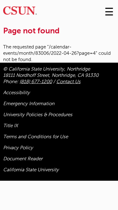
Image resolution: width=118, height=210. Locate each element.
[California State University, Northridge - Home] (20, 12)
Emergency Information (28, 103)
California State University (31, 169)
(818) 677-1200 (36, 81)
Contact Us (68, 81)
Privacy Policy (18, 147)
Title (10, 125)
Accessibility (16, 92)
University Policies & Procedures (37, 114)
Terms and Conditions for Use (35, 136)
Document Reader (22, 158)
